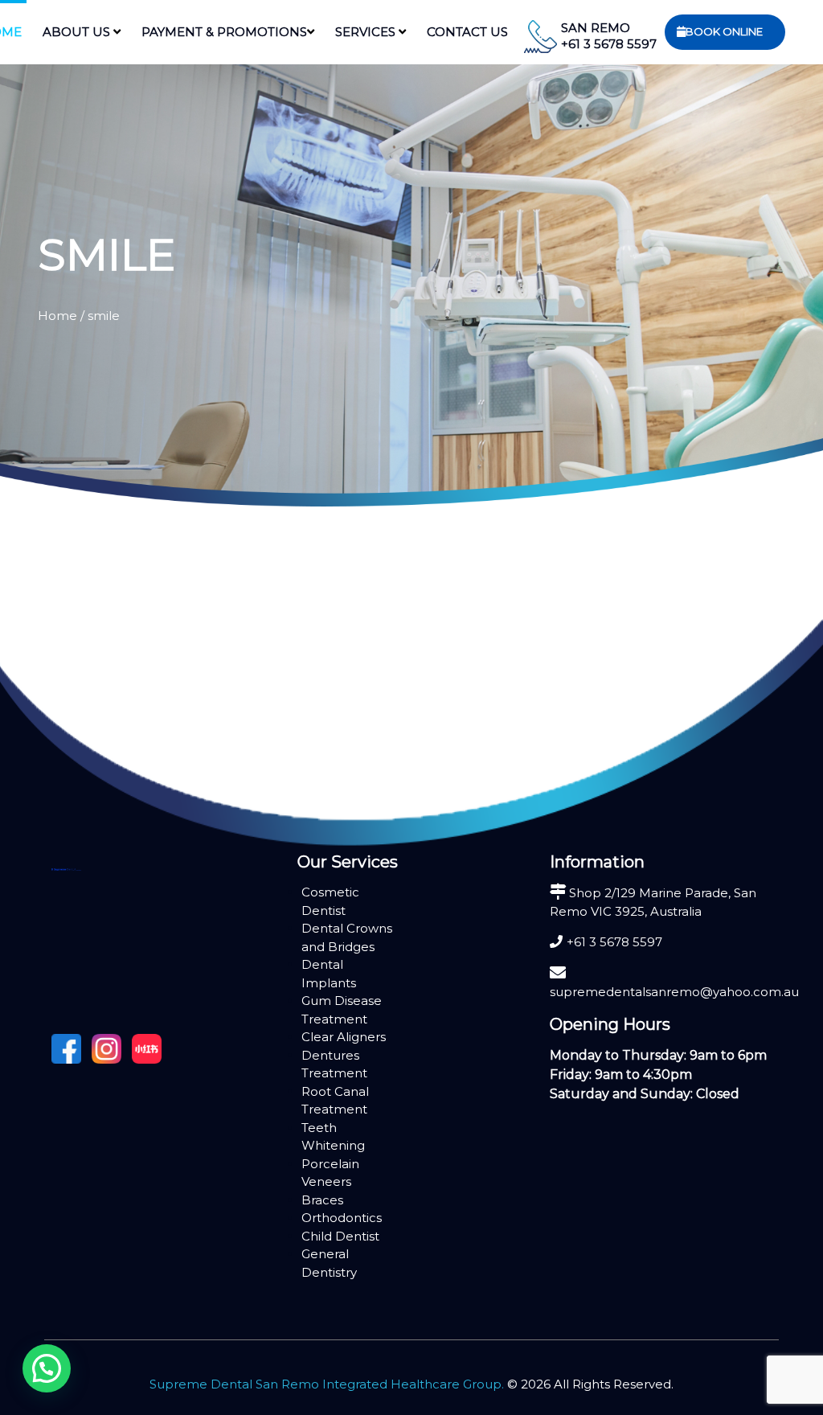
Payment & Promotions (224, 31)
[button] (47, 1368)
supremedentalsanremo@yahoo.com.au (674, 991)
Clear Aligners (343, 1036)
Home (57, 315)
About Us (78, 31)
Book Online (724, 31)
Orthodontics (341, 1217)
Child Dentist (340, 1236)
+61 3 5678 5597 (609, 43)
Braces (322, 1200)
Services (367, 31)
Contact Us (467, 31)
